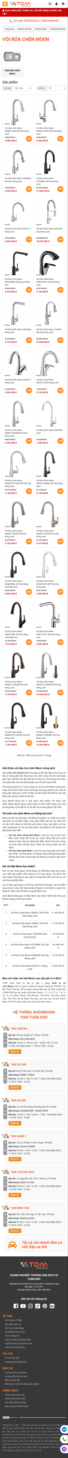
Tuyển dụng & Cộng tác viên (18, 1343)
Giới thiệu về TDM (13, 1320)
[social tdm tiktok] (37, 1306)
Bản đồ (15, 1051)
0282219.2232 (27, 1182)
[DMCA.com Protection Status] (10, 1417)
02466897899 (27, 1110)
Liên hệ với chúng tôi (15, 1347)
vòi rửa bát (18, 773)
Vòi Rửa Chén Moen (59, 29)
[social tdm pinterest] (45, 1306)
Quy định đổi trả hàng (15, 1402)
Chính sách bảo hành (15, 1398)
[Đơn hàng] (63, 4)
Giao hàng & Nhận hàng (16, 1406)
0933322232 (32, 20)
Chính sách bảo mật (15, 1395)
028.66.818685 (27, 1146)
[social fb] (16, 1306)
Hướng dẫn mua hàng (15, 1372)
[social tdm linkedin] (52, 1306)
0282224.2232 (27, 1218)
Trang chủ (9, 29)
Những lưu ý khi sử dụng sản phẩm (22, 1384)
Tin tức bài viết (12, 1358)
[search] (50, 4)
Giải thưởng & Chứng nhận (18, 1339)
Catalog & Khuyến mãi (16, 1362)
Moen (11, 986)
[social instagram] (30, 1306)
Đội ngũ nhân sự (13, 1324)
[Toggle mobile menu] (5, 4)
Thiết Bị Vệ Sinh (24, 29)
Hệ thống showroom (15, 1332)
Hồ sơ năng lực (12, 1335)
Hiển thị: (41, 88)
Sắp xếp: (7, 88)
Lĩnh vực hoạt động (14, 1328)
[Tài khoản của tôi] (56, 4)
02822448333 (50, 20)
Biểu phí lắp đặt (12, 1380)
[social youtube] (23, 1306)
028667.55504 (27, 1075)
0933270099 (41, 1110)
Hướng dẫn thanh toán (16, 1376)
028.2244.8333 (27, 1039)
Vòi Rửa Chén (41, 29)
